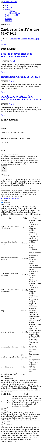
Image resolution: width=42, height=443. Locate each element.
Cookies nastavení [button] (7, 164)
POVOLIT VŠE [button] (20, 164)
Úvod (7, 5)
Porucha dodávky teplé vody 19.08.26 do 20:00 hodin (16, 55)
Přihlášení (8, 21)
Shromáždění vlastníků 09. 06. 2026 (20, 76)
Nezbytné (6, 202)
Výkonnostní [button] (5, 422)
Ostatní (12, 61)
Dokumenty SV (15, 39)
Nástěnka (24, 39)
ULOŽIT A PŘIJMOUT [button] (9, 441)
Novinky (8, 17)
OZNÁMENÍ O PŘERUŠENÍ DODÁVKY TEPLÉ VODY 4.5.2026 (21, 98)
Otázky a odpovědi (11, 15)
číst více (3, 72)
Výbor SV (8, 7)
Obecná (31, 39)
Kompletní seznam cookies (10, 198)
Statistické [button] (4, 408)
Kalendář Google (15, 13)
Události (12, 11)
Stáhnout (4, 44)
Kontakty (8, 19)
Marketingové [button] (5, 376)
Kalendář (8, 9)
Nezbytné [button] (4, 200)
